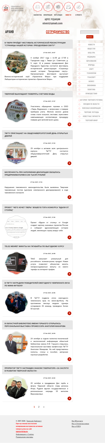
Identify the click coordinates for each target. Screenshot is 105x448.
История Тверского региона (91, 100)
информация (48, 15)
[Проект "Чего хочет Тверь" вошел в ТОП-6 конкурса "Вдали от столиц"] (16, 227)
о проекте (78, 15)
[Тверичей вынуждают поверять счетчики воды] (16, 111)
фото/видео (58, 15)
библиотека (38, 15)
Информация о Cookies (25, 434)
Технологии (91, 73)
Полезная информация (91, 108)
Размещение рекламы (24, 437)
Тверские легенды (91, 112)
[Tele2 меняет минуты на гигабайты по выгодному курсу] (16, 263)
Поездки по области (91, 104)
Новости (91, 45)
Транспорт (91, 77)
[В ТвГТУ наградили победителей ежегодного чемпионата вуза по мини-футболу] (16, 302)
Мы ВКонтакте (77, 421)
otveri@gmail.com (52, 23)
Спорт (91, 69)
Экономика (91, 85)
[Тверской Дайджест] (6, 7)
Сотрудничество (57, 32)
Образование (91, 61)
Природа (91, 65)
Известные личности (91, 116)
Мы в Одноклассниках (80, 424)
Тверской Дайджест (34, 421)
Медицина (91, 57)
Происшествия (91, 94)
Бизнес (91, 81)
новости (68, 15)
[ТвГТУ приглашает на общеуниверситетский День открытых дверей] (16, 153)
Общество (91, 49)
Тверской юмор (91, 120)
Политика (91, 90)
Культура (91, 53)
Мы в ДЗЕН (76, 426)
